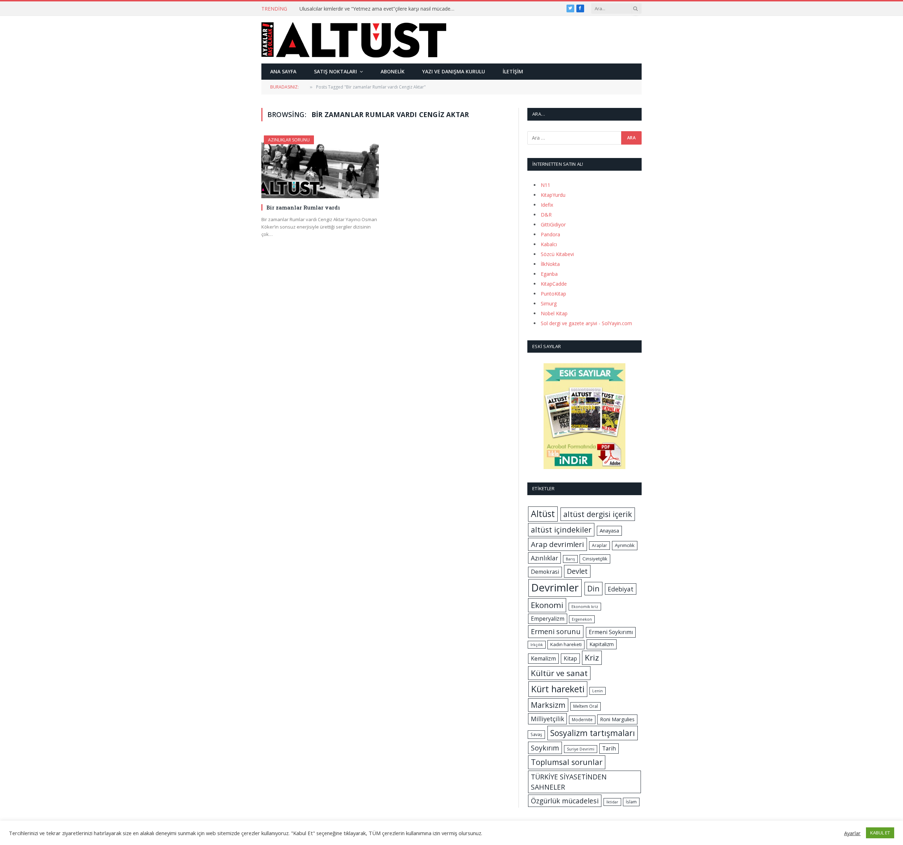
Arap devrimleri (557, 544)
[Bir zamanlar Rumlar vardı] (320, 166)
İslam (631, 802)
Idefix (547, 204)
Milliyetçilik (547, 719)
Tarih (609, 748)
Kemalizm (543, 658)
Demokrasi (545, 572)
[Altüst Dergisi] (353, 40)
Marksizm (548, 705)
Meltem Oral (585, 706)
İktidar (612, 802)
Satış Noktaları (335, 71)
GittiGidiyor (553, 224)
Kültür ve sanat (559, 673)
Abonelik (393, 71)
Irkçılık (537, 644)
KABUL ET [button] (880, 832)
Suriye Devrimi (580, 749)
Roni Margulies (617, 719)
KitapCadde (554, 283)
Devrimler (555, 587)
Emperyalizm (547, 618)
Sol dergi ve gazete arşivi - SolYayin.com (586, 323)
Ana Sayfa (283, 71)
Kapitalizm (601, 644)
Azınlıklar (544, 558)
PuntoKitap (553, 293)
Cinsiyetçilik (594, 558)
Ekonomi (547, 605)
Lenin (597, 690)
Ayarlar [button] (852, 833)
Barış (570, 559)
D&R (546, 214)
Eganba (549, 273)
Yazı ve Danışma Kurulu (453, 71)
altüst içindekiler (561, 529)
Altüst (543, 513)
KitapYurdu (553, 195)
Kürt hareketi (557, 689)
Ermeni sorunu (556, 631)
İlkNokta (550, 264)
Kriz (592, 657)
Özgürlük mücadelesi (565, 801)
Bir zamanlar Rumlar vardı (303, 207)
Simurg (549, 303)
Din (593, 588)
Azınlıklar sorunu (289, 140)
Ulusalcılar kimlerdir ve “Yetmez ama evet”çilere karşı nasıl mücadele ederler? (378, 9)
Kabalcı (549, 244)
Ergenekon (582, 619)
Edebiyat (621, 589)
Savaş (536, 734)
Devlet (577, 571)
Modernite (582, 720)
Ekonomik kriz (584, 606)
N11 (545, 185)
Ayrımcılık (625, 545)
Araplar (599, 545)
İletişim (513, 71)
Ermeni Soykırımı (611, 632)
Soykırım (545, 748)
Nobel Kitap (554, 313)
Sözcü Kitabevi (557, 254)
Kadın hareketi (566, 644)
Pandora (550, 234)
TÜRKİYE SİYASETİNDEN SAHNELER (569, 782)
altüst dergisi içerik (597, 514)
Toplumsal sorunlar (566, 762)
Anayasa (609, 530)
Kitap (570, 658)
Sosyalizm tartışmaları (592, 732)
